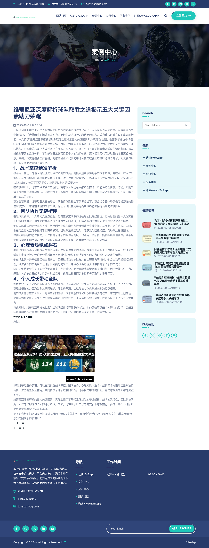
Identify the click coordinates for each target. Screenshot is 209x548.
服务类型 (125, 15)
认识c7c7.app (79, 15)
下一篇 (17, 427)
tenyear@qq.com (96, 4)
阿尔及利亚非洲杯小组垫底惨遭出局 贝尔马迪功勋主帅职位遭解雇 (172, 281)
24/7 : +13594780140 (31, 4)
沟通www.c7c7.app (146, 15)
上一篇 (20, 423)
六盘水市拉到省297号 (64, 4)
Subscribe (183, 528)
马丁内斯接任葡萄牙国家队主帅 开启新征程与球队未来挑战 (171, 222)
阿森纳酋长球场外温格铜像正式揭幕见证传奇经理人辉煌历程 (172, 251)
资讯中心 (111, 15)
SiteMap (191, 542)
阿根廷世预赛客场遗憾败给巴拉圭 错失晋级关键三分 (172, 265)
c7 (64, 542)
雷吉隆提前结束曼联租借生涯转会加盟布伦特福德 (173, 237)
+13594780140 (27, 498)
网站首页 (61, 15)
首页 (97, 59)
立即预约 (181, 15)
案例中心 (97, 15)
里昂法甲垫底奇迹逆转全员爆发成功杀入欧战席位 (173, 297)
